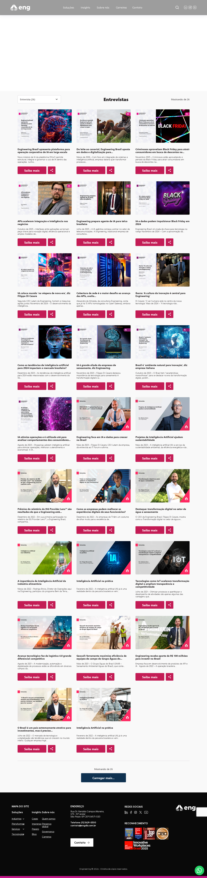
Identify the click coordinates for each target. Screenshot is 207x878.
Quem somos (48, 819)
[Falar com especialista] (199, 870)
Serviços (16, 829)
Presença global (46, 825)
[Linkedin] (126, 812)
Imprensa (36, 824)
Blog (34, 834)
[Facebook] (131, 812)
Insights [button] (85, 7)
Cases (35, 819)
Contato (137, 7)
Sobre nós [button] (103, 7)
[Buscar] (177, 7)
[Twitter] (140, 812)
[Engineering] (20, 8)
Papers (35, 829)
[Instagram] (135, 812)
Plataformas (18, 824)
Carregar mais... (103, 778)
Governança (48, 831)
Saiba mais (31, 69)
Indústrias (16, 818)
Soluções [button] (68, 7)
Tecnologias (18, 834)
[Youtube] (146, 812)
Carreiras (121, 7)
